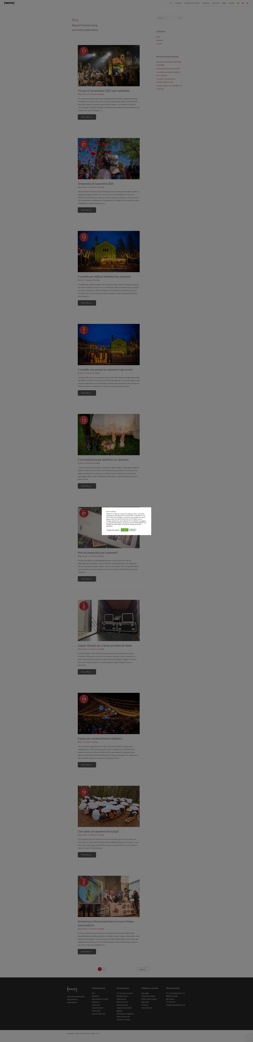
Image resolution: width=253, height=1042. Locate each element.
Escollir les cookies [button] (113, 530)
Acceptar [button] (124, 530)
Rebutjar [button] (132, 530)
